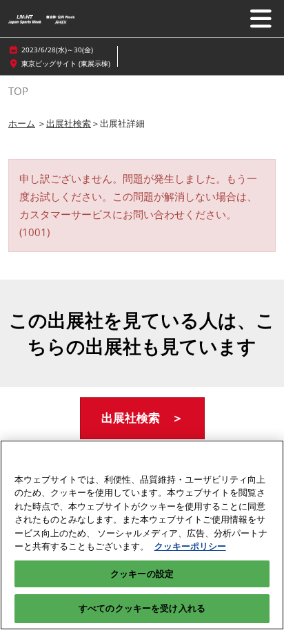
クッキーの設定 (142, 573)
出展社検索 (68, 123)
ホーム (21, 123)
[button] (142, 418)
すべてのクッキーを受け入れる (142, 608)
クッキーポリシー (190, 546)
